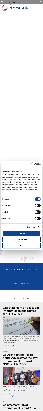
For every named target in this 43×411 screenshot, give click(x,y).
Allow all (21, 233)
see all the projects (21, 283)
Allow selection (21, 239)
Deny (21, 246)
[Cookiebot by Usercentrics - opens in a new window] (31, 163)
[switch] (38, 205)
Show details (31, 227)
